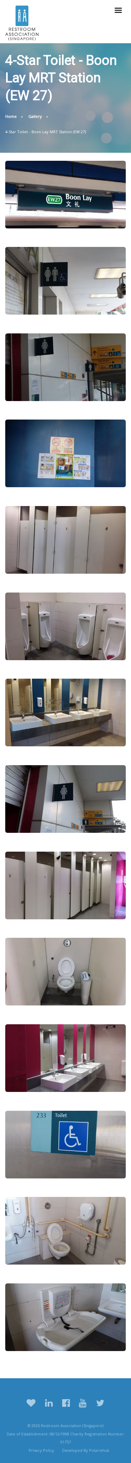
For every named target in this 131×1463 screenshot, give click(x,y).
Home (11, 116)
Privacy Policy (41, 1450)
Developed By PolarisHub (85, 1450)
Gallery (35, 116)
